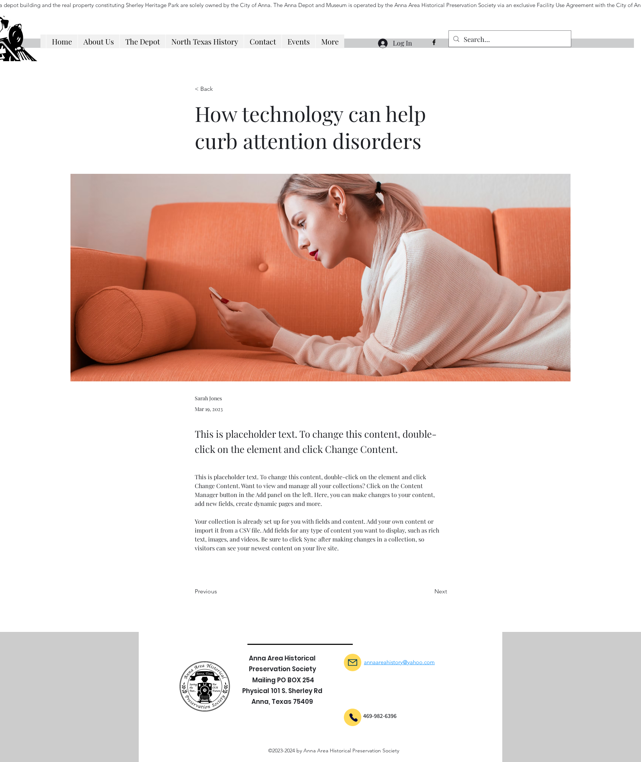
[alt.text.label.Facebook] (434, 42)
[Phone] (353, 717)
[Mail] (352, 662)
